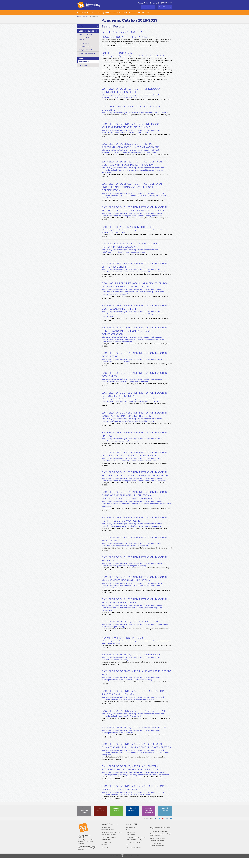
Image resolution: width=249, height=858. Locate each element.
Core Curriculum (100, 809)
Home (79, 17)
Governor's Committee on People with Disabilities (160, 835)
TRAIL (128, 845)
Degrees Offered (84, 43)
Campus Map (105, 827)
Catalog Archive (83, 65)
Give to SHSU (167, 3)
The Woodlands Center (84, 810)
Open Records (130, 835)
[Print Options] (149, 12)
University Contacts (107, 830)
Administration (106, 840)
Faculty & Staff (106, 842)
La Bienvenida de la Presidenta (85, 38)
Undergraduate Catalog (86, 50)
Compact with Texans (157, 841)
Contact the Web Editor (108, 835)
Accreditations (130, 827)
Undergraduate (104, 12)
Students (104, 845)
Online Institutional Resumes (159, 831)
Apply (141, 3)
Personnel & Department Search (111, 832)
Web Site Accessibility (157, 846)
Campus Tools (147, 7)
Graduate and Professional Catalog (87, 54)
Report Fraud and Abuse (133, 847)
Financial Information (132, 809)
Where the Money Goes (157, 838)
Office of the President (108, 837)
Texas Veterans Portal (133, 842)
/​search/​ (82, 58)
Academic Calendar (165, 809)
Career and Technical (86, 12)
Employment (105, 847)
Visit (147, 3)
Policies (128, 830)
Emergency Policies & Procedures (136, 837)
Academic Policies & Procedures (149, 810)
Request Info (156, 3)
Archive (141, 12)
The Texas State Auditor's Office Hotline (160, 828)
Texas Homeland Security (134, 840)
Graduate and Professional (124, 12)
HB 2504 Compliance (156, 843)
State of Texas (130, 832)
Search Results (84, 62)
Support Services (116, 809)
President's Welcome (85, 34)
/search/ (85, 17)
